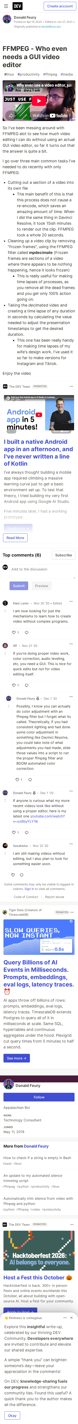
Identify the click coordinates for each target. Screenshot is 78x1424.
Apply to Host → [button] (20, 1312)
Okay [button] (12, 1415)
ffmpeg (50, 74)
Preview (41, 586)
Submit (19, 586)
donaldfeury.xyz (51, 26)
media (67, 74)
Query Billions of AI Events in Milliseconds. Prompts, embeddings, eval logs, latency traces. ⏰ (38, 977)
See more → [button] (16, 1058)
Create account (60, 6)
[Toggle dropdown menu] (71, 386)
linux (9, 74)
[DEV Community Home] (17, 6)
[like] (13, 875)
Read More (15, 538)
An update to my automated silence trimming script (32, 1180)
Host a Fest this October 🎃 (37, 1277)
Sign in (29, 889)
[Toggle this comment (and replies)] (6, 610)
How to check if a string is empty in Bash (37, 1160)
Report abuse (54, 897)
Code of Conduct (26, 897)
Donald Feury (25, 17)
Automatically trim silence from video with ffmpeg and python (38, 1203)
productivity (29, 74)
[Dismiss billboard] (71, 1317)
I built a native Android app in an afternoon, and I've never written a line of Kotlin (38, 452)
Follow (39, 1097)
